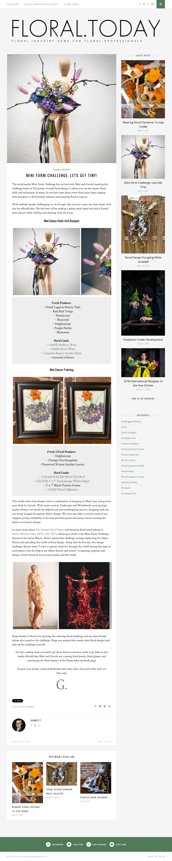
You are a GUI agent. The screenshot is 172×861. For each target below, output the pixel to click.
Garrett (30, 706)
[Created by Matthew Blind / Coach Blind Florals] (46, 294)
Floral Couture (128, 460)
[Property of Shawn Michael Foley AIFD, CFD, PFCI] (35, 628)
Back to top (155, 856)
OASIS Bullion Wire (63, 345)
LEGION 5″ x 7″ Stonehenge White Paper (63, 481)
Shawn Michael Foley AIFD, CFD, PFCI (34, 534)
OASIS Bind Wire (63, 349)
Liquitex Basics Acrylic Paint (63, 353)
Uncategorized (128, 493)
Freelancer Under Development (143, 339)
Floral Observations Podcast (41, 4)
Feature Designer (130, 443)
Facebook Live (128, 438)
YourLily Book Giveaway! (94, 797)
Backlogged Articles (131, 421)
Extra (123, 426)
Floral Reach (71, 4)
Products (125, 487)
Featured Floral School (132, 449)
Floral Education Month (132, 465)
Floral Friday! (61, 169)
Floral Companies (130, 454)
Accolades (13, 4)
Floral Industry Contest (132, 476)
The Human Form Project (50, 530)
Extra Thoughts (129, 432)
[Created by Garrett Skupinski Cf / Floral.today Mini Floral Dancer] (38, 443)
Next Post (104, 741)
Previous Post (22, 741)
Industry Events (129, 482)
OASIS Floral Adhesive (63, 489)
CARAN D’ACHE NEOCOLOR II (63, 477)
